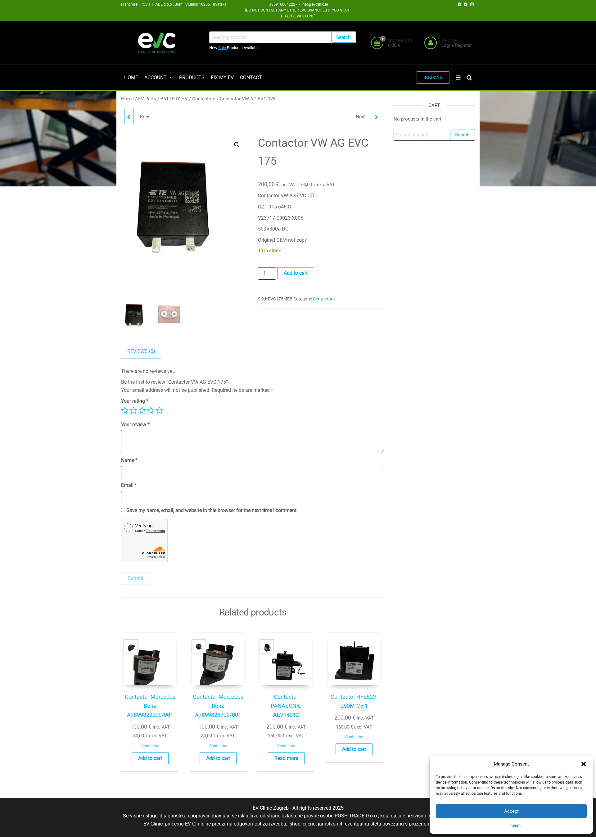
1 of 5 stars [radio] (125, 410)
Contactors (203, 99)
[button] (583, 764)
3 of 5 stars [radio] (142, 410)
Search (343, 37)
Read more (286, 758)
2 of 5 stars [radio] (133, 410)
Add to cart (296, 273)
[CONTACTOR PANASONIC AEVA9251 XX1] (376, 116)
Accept (511, 811)
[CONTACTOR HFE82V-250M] (128, 116)
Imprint (514, 825)
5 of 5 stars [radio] (159, 410)
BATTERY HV (174, 99)
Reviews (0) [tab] (141, 351)
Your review (135, 425)
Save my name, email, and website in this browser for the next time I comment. (212, 510)
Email (129, 485)
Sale (222, 47)
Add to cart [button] (150, 758)
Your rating (134, 401)
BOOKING (433, 77)
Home (127, 99)
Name (129, 460)
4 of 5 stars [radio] (151, 410)
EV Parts (147, 99)
